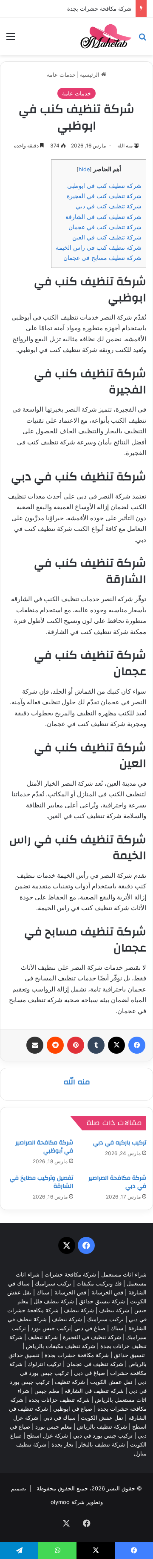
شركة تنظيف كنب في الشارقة (103, 216)
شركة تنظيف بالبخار (102, 1444)
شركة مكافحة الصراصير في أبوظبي (44, 1146)
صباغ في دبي (89, 1372)
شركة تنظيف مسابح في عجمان (102, 257)
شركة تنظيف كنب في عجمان (105, 227)
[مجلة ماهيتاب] (106, 36)
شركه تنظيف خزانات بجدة (59, 1399)
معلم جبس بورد (53, 1426)
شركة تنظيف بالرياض (102, 1426)
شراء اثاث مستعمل (124, 1274)
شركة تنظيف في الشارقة (94, 1390)
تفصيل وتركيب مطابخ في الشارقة (41, 1182)
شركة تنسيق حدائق (102, 1301)
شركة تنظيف (114, 1310)
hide (84, 169)
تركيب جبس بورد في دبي (103, 1435)
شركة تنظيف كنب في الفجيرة (104, 195)
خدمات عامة (61, 74)
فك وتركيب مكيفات (99, 1283)
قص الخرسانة (107, 1292)
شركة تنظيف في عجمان (94, 1363)
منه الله (125, 145)
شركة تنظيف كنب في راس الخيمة (99, 247)
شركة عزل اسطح (47, 1435)
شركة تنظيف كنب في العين (107, 237)
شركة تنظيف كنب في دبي (109, 206)
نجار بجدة (62, 1444)
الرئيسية (90, 74)
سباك (43, 1292)
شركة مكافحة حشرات (70, 1274)
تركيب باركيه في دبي (119, 1142)
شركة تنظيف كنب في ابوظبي (104, 185)
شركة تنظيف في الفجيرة (92, 1337)
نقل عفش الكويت (111, 1381)
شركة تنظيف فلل (54, 1301)
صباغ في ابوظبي (72, 1408)
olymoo (60, 1501)
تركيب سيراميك (105, 1319)
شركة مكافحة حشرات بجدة (99, 8)
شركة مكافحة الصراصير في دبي (117, 1182)
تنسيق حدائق (129, 1355)
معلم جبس (47, 1390)
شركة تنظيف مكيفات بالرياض (60, 1346)
